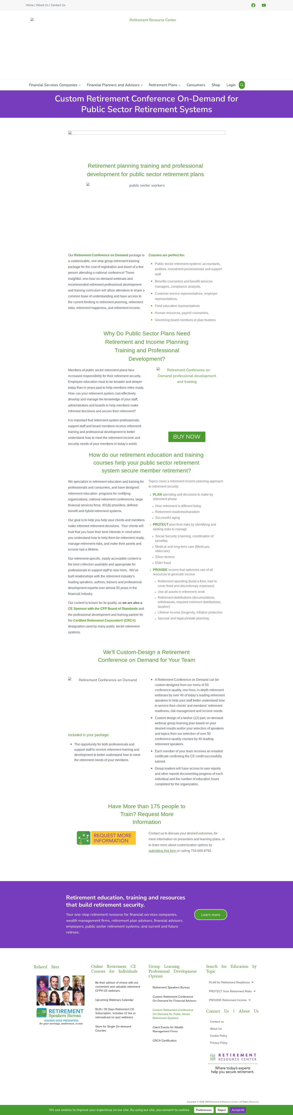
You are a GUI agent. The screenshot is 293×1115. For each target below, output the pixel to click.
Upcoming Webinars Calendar (114, 999)
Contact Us (58, 5)
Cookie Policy (218, 1035)
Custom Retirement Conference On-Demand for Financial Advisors (174, 998)
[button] (231, 982)
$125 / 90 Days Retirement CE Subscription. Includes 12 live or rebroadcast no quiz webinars (115, 1013)
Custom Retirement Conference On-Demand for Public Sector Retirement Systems (173, 1014)
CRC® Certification (165, 1040)
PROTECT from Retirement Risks (230, 991)
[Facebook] (253, 5)
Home (30, 5)
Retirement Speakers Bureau (171, 987)
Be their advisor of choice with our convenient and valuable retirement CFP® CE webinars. (117, 986)
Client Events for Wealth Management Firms (168, 1029)
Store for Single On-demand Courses (113, 1028)
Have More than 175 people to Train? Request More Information (146, 814)
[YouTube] (263, 5)
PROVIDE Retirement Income (228, 1000)
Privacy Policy (219, 1042)
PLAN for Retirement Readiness (229, 982)
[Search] (242, 85)
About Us (42, 5)
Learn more (210, 914)
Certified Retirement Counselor (97, 620)
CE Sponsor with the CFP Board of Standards (103, 608)
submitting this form (162, 851)
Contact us (217, 1021)
